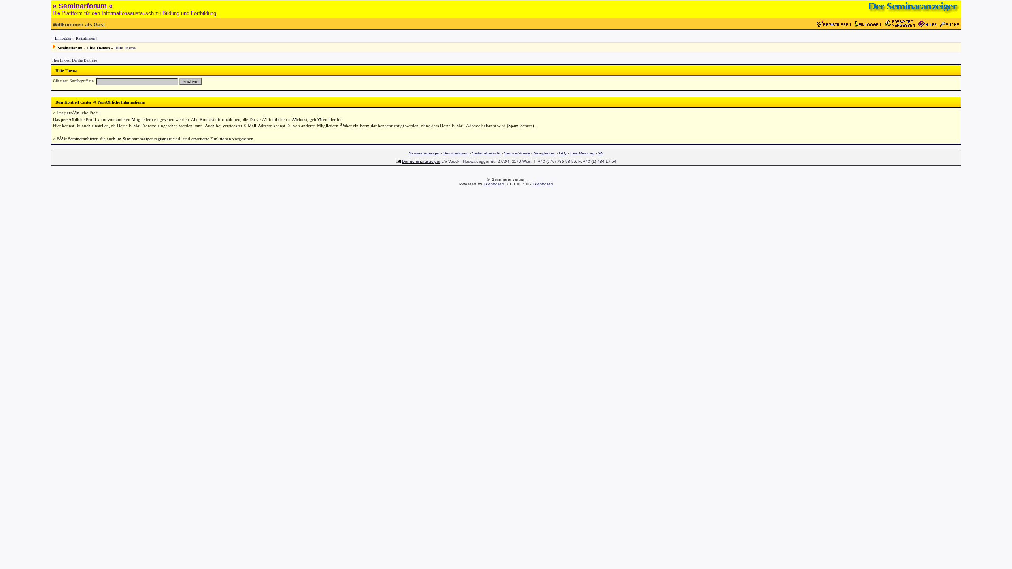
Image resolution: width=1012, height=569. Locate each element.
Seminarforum (70, 48)
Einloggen (63, 38)
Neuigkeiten (544, 153)
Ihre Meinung (582, 153)
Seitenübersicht (486, 153)
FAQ (563, 153)
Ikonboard (494, 184)
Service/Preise (517, 153)
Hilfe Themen (98, 48)
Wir (601, 153)
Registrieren (85, 38)
